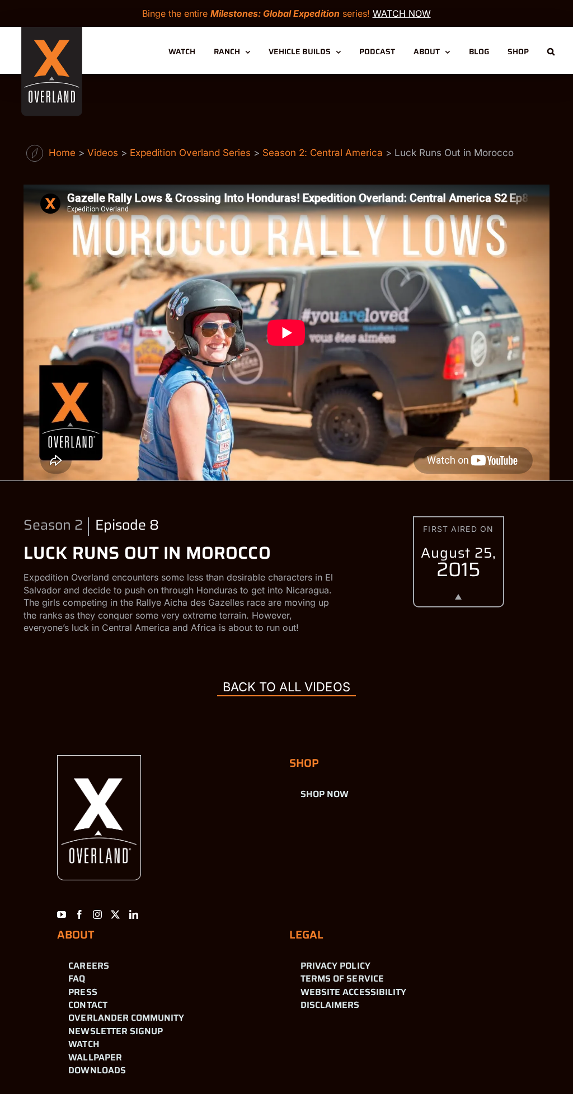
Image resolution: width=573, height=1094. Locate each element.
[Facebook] (79, 914)
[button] (551, 50)
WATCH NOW (402, 13)
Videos (102, 152)
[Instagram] (97, 914)
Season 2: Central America (322, 152)
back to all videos (286, 687)
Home (62, 152)
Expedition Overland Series (190, 152)
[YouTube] (61, 914)
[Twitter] (115, 914)
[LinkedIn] (133, 914)
